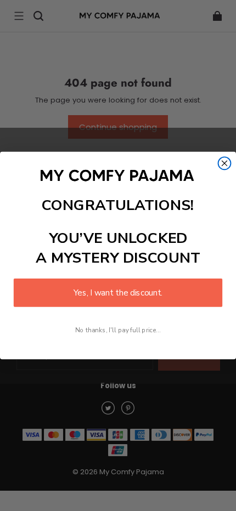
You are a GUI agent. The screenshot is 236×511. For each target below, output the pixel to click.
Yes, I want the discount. (118, 292)
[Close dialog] (224, 163)
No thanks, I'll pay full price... (118, 330)
